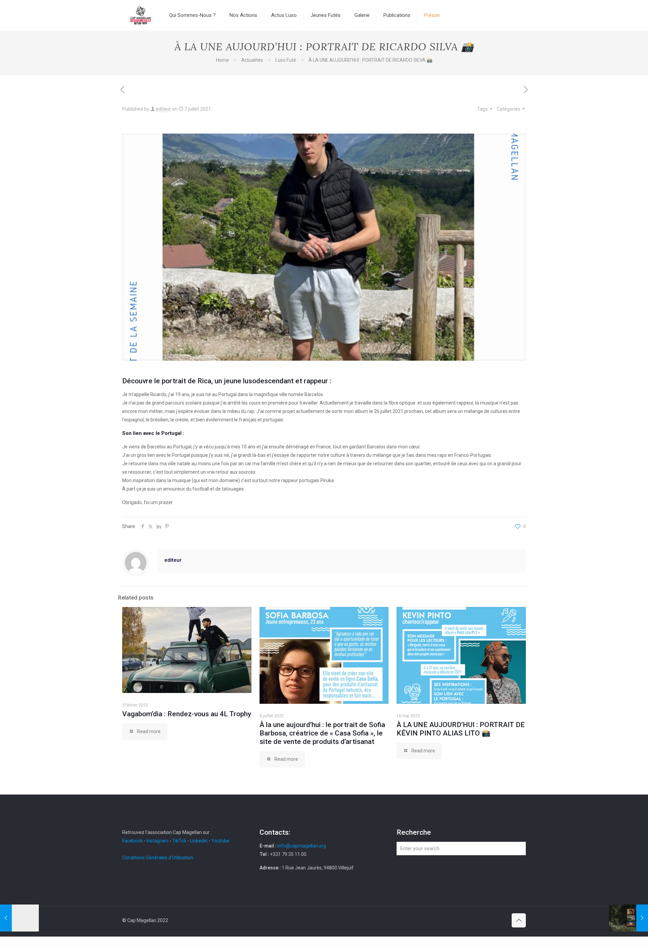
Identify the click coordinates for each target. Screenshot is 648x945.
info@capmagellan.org (301, 846)
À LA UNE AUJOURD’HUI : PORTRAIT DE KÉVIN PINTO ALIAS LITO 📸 (461, 729)
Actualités (252, 60)
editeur (163, 109)
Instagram (157, 840)
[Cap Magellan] (140, 15)
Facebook (133, 840)
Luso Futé (285, 60)
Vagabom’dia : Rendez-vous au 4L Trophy (186, 714)
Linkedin (199, 840)
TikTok (179, 840)
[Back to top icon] (519, 920)
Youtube (220, 840)
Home (222, 60)
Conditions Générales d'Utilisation (157, 857)
